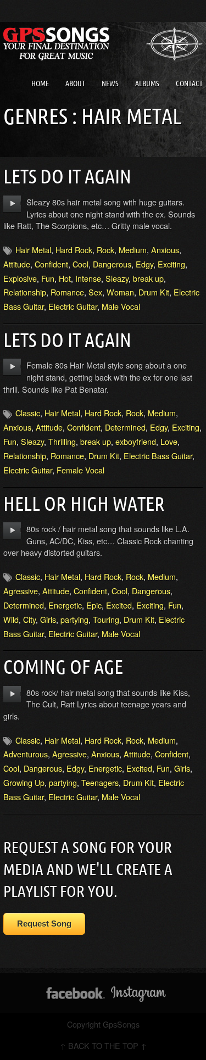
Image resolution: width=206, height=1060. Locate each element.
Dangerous (112, 264)
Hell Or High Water (84, 503)
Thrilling (62, 441)
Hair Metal (33, 249)
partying (74, 619)
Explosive (20, 278)
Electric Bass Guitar (158, 455)
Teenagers (100, 782)
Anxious (165, 249)
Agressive (20, 590)
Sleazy (117, 278)
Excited (119, 605)
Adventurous (25, 754)
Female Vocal (80, 470)
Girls (48, 619)
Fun (47, 278)
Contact (189, 83)
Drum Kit (153, 292)
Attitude (16, 264)
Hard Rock (73, 249)
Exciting (171, 264)
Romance (67, 292)
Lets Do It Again (67, 176)
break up (148, 278)
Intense (88, 278)
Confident (51, 264)
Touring (106, 619)
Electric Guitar (72, 306)
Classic (27, 413)
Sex (95, 292)
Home (40, 83)
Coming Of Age (63, 666)
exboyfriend (135, 441)
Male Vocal (121, 306)
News (110, 83)
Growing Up (23, 782)
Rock (105, 249)
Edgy (144, 264)
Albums (147, 83)
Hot (65, 278)
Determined (125, 427)
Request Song (44, 923)
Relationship (24, 292)
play (12, 204)
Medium (133, 249)
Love (168, 441)
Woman (120, 292)
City (29, 619)
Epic (94, 605)
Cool (80, 264)
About (75, 83)
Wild (11, 619)
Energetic (65, 605)
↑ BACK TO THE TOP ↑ (103, 1045)
